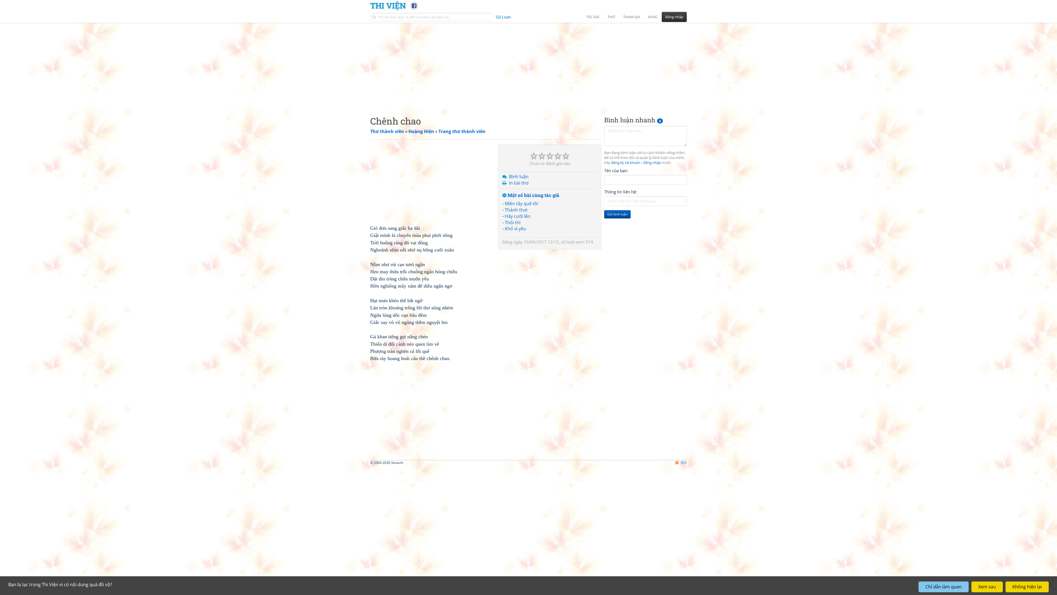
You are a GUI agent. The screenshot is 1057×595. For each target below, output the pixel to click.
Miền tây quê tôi (521, 204)
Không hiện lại (1027, 587)
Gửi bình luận (617, 214)
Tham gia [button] (631, 16)
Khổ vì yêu (515, 229)
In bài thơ (518, 183)
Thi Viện (388, 5)
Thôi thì (513, 223)
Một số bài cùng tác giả (532, 195)
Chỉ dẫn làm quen (943, 587)
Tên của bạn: (616, 170)
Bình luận (518, 177)
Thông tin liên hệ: (620, 191)
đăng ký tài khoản (625, 162)
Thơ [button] (611, 16)
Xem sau (987, 587)
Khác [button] (653, 16)
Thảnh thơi (516, 210)
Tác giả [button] (592, 16)
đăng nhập (652, 162)
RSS (684, 462)
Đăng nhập (674, 16)
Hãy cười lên (517, 216)
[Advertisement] (528, 64)
